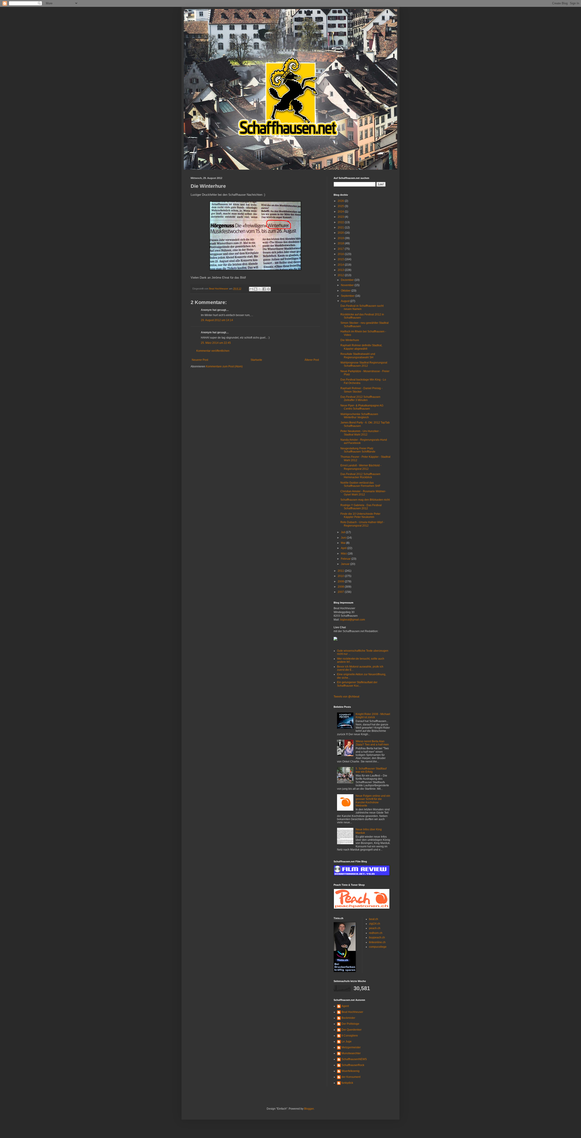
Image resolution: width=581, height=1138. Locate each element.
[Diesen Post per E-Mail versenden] (251, 289)
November (348, 285)
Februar (346, 558)
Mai (343, 542)
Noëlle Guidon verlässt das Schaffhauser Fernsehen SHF (360, 484)
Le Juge (347, 1041)
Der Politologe (350, 1023)
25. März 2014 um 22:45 (216, 342)
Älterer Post (312, 359)
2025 (341, 206)
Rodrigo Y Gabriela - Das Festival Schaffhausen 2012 (361, 507)
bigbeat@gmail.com (352, 619)
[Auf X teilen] (260, 289)
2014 (341, 264)
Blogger (309, 1108)
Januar (345, 564)
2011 (341, 570)
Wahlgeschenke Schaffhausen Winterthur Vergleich (359, 416)
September (348, 295)
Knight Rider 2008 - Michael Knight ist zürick (373, 715)
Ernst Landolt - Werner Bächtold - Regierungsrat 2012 (360, 467)
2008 (341, 586)
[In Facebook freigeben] (264, 289)
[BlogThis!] (255, 289)
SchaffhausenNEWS (354, 1059)
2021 (341, 227)
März (344, 553)
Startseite (256, 359)
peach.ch (374, 928)
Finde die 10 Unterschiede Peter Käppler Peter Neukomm (360, 515)
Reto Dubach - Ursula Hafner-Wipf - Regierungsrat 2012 (362, 524)
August (345, 301)
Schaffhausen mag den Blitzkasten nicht (365, 499)
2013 (341, 270)
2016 (341, 254)
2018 (341, 243)
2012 (341, 275)
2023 (341, 216)
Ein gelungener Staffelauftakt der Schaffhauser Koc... (357, 684)
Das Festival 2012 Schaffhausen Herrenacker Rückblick (360, 476)
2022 (341, 222)
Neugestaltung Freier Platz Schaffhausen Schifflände (357, 450)
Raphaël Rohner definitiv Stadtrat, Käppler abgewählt (361, 347)
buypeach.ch (377, 937)
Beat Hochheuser (352, 1012)
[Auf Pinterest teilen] (268, 289)
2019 (341, 238)
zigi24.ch (374, 923)
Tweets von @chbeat (346, 696)
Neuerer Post (200, 359)
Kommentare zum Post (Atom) (224, 366)
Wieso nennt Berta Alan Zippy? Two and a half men (372, 743)
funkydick (347, 1082)
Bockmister (348, 1017)
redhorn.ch (375, 933)
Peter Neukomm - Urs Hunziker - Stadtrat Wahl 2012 (360, 433)
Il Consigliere (350, 1035)
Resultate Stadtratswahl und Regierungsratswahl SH (357, 355)
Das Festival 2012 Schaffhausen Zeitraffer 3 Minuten (360, 398)
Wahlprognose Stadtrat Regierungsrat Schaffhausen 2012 (363, 364)
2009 (341, 581)
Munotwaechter (351, 1053)
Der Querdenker (352, 1029)
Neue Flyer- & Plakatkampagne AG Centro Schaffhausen (361, 407)
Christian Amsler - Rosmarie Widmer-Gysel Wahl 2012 (363, 493)
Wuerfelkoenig (350, 1071)
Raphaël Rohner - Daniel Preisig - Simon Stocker (361, 390)
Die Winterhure (349, 340)
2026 (341, 201)
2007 (341, 592)
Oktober (346, 290)
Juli (343, 532)
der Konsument (351, 1077)
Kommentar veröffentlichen (212, 350)
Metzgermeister (351, 1047)
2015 (341, 259)
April (344, 548)
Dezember (348, 280)
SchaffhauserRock (353, 1065)
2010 (341, 576)
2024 (341, 211)
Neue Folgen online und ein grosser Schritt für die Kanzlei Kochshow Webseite (373, 800)
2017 (341, 248)
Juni (344, 537)
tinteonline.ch (377, 942)
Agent (345, 1006)
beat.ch (373, 919)
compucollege (378, 946)
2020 (341, 232)
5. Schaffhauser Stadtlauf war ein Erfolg (371, 770)
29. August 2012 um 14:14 (217, 320)
